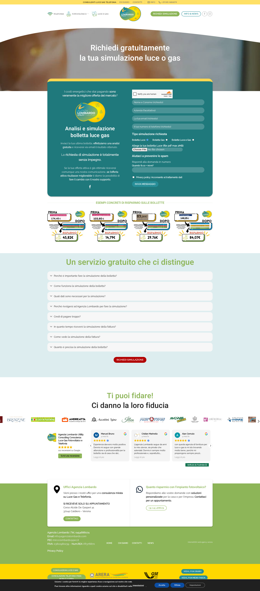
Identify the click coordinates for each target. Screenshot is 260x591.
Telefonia (58, 14)
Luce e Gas (103, 14)
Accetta (162, 585)
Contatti (137, 2)
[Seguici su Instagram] (209, 13)
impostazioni (138, 585)
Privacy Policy (55, 550)
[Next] (217, 228)
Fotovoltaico (79, 14)
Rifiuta (177, 585)
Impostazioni (195, 585)
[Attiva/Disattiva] (51, 276)
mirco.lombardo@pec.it (66, 540)
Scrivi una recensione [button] (70, 456)
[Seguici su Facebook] (204, 13)
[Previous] (42, 228)
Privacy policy (143, 177)
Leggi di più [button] (97, 457)
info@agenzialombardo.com (70, 536)
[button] (91, 446)
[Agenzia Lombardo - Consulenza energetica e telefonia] (130, 13)
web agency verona (205, 542)
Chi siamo (124, 2)
